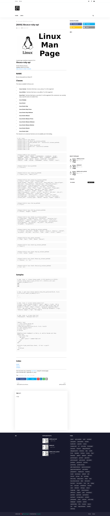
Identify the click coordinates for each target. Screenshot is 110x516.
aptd (84, 439)
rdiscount (84, 499)
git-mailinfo (89, 460)
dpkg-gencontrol (74, 451)
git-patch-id (79, 462)
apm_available (78, 439)
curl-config (83, 446)
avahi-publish (80, 441)
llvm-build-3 (87, 481)
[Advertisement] (82, 93)
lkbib (82, 481)
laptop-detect (80, 478)
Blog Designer (26, 514)
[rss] (76, 27)
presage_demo (80, 497)
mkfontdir (77, 488)
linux (25, 375)
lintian (86, 478)
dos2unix (79, 448)
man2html (33, 370)
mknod (87, 488)
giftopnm (84, 455)
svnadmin (79, 501)
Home (16, 1)
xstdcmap (73, 508)
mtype (78, 490)
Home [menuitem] (16, 15)
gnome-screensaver (86, 467)
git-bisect (90, 455)
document (21, 375)
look (85, 483)
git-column (87, 457)
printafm (87, 497)
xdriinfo (88, 506)
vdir (71, 506)
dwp (86, 451)
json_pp (77, 476)
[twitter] (89, 1)
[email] (94, 1)
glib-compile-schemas (75, 467)
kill (81, 476)
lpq (88, 483)
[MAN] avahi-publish (82, 171)
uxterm (89, 504)
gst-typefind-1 (73, 471)
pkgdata (79, 492)
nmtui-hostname (85, 490)
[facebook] (91, 1)
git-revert (85, 462)
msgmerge (73, 490)
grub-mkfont (85, 469)
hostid (72, 474)
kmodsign (86, 476)
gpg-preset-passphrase (76, 469)
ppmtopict (73, 497)
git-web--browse (80, 464)
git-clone (81, 457)
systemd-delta (74, 504)
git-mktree (73, 462)
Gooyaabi (38, 514)
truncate (84, 504)
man (28, 375)
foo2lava (82, 453)
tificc (79, 504)
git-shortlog (73, 464)
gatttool (78, 455)
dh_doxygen (90, 446)
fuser (92, 453)
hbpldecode (81, 471)
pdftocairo (73, 492)
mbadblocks (83, 485)
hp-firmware (77, 474)
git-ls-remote (82, 460)
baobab (86, 441)
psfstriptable (73, 499)
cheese (84, 444)
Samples (18, 367)
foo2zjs (87, 453)
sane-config (90, 499)
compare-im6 (73, 446)
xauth (75, 506)
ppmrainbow (85, 494)
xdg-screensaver (81, 506)
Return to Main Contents (25, 69)
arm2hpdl (89, 439)
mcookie (89, 485)
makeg (92, 483)
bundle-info (73, 444)
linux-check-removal (75, 481)
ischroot (72, 476)
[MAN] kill (79, 165)
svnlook (84, 501)
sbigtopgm (73, 501)
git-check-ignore (74, 457)
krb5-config (73, 478)
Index (17, 69)
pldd (83, 492)
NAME (17, 364)
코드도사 (19, 28)
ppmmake (79, 494)
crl (78, 446)
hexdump (87, 471)
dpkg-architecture (86, 448)
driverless (82, 451)
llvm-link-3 (73, 483)
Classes (18, 366)
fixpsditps (77, 453)
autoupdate (73, 441)
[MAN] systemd (80, 158)
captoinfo (79, 444)
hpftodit (84, 474)
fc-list (72, 453)
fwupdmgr (73, 455)
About (20, 1)
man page (20, 21)
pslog (79, 499)
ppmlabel (73, 494)
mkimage (83, 488)
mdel (72, 488)
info (88, 474)
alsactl (72, 439)
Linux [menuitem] (21, 15)
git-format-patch (74, 460)
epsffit (90, 451)
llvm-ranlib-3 (79, 483)
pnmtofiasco (89, 492)
